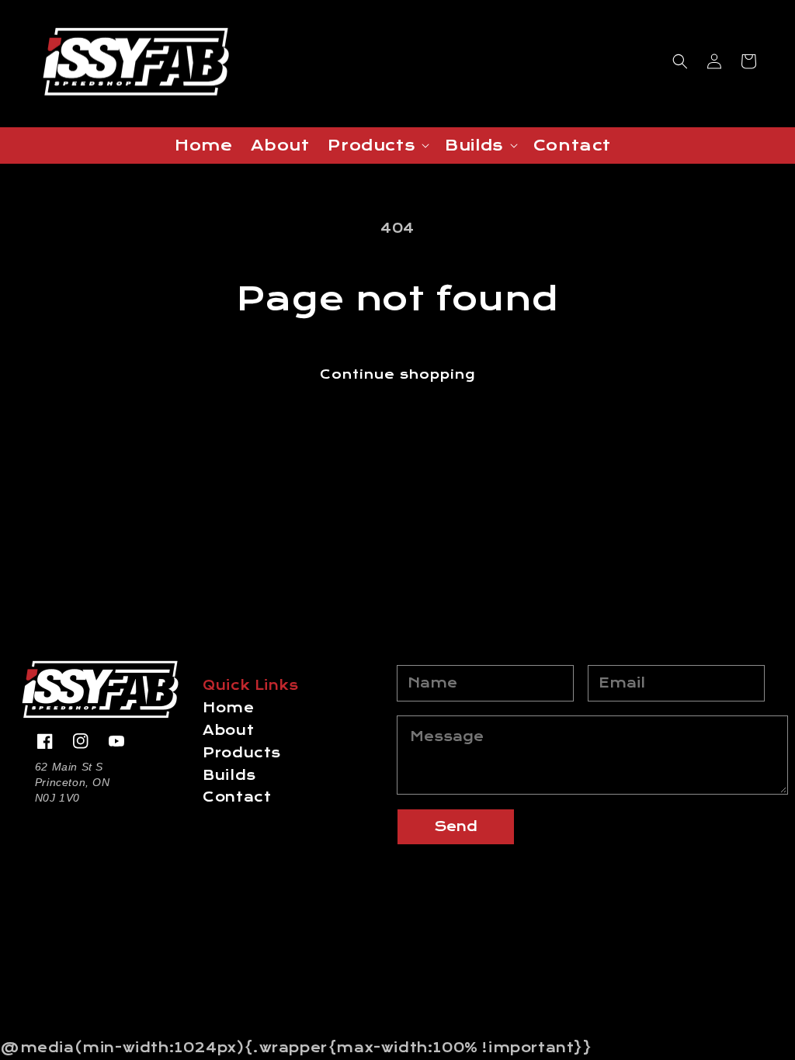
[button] (680, 61)
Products (242, 753)
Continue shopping (397, 374)
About (228, 730)
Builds (229, 775)
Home (228, 708)
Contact (237, 797)
